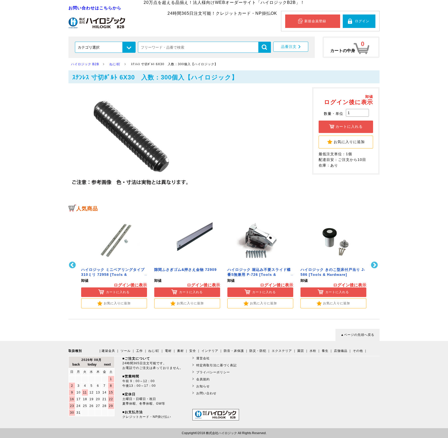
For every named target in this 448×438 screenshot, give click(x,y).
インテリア (209, 351)
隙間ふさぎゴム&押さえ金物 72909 (185, 270)
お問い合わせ (206, 393)
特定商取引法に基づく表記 (216, 365)
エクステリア (282, 351)
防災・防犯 (257, 351)
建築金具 (108, 351)
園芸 (300, 351)
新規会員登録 (315, 21)
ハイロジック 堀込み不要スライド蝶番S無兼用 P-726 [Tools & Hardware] (259, 274)
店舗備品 (340, 351)
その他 (358, 351)
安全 (192, 351)
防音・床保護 (234, 351)
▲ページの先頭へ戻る (357, 335)
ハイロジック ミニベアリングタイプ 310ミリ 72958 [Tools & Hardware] (113, 274)
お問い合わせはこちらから (94, 8)
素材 (180, 351)
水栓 (313, 351)
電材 (168, 351)
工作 (139, 351)
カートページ (351, 47)
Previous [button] (73, 265)
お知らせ (203, 386)
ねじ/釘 (153, 351)
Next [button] (375, 265)
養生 (325, 351)
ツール (126, 351)
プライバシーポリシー (213, 372)
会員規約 (203, 379)
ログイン (362, 21)
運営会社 (203, 358)
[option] (114, 261)
